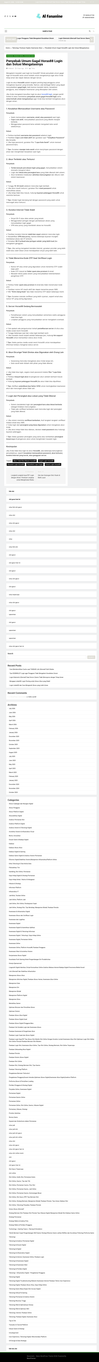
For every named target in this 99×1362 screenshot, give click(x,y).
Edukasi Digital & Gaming (17, 852)
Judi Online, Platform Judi (17, 899)
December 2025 (14, 736)
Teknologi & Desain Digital (17, 1245)
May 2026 (12, 716)
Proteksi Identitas (14, 1113)
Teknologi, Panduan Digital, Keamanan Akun (20, 56)
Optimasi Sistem (14, 1011)
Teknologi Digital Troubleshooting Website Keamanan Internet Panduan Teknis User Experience (39, 1281)
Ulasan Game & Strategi (16, 1329)
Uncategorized (13, 1333)
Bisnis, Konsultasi (14, 836)
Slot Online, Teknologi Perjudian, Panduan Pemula (25, 1205)
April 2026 (12, 720)
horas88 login (47, 94)
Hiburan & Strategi (15, 883)
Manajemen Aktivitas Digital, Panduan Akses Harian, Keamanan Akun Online (33, 979)
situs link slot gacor (15, 507)
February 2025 (13, 776)
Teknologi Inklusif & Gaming (18, 1293)
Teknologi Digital (14, 1277)
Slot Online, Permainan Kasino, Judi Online (22, 1189)
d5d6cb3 (11, 68)
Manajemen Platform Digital (18, 995)
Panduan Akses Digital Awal (18, 1019)
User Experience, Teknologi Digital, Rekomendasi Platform (28, 1337)
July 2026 (12, 708)
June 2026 (12, 712)
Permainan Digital (14, 1093)
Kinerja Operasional (15, 963)
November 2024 (14, 788)
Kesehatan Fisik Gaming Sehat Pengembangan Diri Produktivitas (29, 959)
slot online (12, 1173)
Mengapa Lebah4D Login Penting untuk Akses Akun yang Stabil (65, 2)
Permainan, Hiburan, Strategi (18, 1109)
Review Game (13, 1117)
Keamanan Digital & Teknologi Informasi (22, 931)
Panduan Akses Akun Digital (18, 1015)
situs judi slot (13, 1129)
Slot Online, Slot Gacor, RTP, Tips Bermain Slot (24, 1197)
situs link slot (13, 547)
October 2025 (13, 744)
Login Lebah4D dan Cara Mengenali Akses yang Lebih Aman (28, 685)
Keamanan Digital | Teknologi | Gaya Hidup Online (25, 935)
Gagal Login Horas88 (46, 461)
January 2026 (13, 732)
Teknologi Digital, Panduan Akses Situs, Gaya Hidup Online (28, 1285)
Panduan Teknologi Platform (18, 1069)
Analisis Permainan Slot (16, 820)
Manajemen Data (14, 983)
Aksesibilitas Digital (15, 816)
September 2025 (14, 748)
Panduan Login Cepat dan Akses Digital (21, 1035)
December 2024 (14, 784)
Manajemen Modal (15, 991)
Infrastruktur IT (14, 891)
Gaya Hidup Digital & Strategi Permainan (22, 875)
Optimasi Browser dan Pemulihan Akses (22, 1007)
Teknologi (12, 1237)
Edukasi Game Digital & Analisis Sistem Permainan (25, 856)
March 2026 (13, 724)
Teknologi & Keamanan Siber (18, 1265)
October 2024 (13, 792)
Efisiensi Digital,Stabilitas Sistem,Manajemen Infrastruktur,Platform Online (33, 859)
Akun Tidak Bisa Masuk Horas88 (24, 461)
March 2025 (13, 772)
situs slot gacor (14, 523)
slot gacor (12, 555)
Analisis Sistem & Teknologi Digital (20, 828)
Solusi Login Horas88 (53, 464)
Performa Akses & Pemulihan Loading (21, 1081)
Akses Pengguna (14, 808)
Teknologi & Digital (15, 1249)
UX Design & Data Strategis (17, 1341)
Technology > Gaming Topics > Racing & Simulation (25, 1229)
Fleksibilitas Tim (14, 867)
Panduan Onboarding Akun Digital (19, 1049)
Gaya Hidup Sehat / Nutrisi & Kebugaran (22, 879)
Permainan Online (14, 1101)
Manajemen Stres (14, 999)
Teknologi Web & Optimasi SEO (19, 1309)
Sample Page (47, 31)
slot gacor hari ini (14, 563)
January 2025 (13, 780)
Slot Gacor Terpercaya (16, 1169)
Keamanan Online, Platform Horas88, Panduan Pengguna (27, 947)
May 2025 (12, 764)
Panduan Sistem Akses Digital (18, 1057)
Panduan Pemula (14, 1053)
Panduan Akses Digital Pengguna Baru (21, 1023)
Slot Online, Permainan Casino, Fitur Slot (22, 1185)
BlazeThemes (31, 1358)
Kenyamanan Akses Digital (17, 955)
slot (10, 1157)
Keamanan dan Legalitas (17, 919)
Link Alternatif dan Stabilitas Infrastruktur (22, 971)
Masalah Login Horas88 (16, 464)
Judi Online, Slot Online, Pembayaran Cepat (23, 903)
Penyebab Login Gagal (35, 464)
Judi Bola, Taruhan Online (17, 895)
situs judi (12, 1125)
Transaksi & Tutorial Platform (18, 1325)
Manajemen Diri (14, 987)
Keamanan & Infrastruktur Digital (19, 911)
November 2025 (14, 740)
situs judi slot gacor (15, 1133)
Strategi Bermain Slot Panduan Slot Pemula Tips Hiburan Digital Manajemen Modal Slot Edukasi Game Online (44, 1213)
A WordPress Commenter (17, 697)
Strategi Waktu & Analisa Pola (18, 1221)
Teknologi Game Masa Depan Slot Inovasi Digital (25, 1289)
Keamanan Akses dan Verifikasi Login (21, 915)
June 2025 (12, 760)
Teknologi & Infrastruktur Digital (19, 1253)
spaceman (12, 614)
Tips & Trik (12, 1321)
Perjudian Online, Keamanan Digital (20, 1089)
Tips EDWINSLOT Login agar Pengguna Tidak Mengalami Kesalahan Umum (33, 673)
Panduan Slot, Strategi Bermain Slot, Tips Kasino (24, 1065)
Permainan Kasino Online (17, 1097)
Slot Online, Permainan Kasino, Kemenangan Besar (25, 1193)
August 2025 (13, 752)
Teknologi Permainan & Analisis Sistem (21, 1297)
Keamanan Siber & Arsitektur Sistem (20, 951)
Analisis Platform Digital (17, 824)
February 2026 (13, 728)
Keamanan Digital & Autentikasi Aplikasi (22, 927)
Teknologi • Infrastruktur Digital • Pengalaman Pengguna (27, 1273)
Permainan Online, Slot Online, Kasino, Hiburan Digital (26, 1105)
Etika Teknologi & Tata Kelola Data (20, 864)
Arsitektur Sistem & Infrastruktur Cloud (21, 832)
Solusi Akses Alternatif (16, 1209)
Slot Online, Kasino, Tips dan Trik (19, 1181)
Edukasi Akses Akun (15, 848)
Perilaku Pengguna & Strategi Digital (20, 1085)
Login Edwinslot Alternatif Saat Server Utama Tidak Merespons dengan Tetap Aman (36, 677)
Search (10, 654)
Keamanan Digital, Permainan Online (20, 939)
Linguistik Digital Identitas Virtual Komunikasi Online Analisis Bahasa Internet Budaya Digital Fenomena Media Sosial (46, 967)
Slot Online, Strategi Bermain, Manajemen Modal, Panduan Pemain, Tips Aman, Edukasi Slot (38, 1201)
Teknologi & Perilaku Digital (18, 1269)
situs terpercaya (14, 594)
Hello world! (32, 697)
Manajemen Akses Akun (17, 975)
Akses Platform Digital (16, 812)
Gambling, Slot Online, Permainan (19, 872)
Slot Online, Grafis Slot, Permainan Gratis (22, 1177)
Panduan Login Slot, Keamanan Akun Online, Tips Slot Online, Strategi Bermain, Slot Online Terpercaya (42, 1045)
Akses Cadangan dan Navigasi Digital (21, 804)
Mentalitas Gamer (14, 1003)
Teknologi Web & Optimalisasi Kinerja (21, 1305)
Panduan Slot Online (15, 1061)
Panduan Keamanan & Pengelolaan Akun (22, 1031)
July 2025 (12, 756)
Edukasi (11, 844)
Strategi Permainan (15, 1217)
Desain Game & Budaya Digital (18, 840)
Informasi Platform (15, 887)
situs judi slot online (15, 1137)
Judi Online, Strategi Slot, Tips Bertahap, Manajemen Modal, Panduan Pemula (33, 907)
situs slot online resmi (16, 1153)
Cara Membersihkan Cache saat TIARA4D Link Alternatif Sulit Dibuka (31, 669)
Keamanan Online (14, 943)
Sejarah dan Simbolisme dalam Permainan (22, 1121)
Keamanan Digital (14, 923)
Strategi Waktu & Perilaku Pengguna (20, 1225)
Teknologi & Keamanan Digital (18, 1261)
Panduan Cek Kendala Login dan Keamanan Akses (25, 1027)
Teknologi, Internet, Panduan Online (20, 1313)
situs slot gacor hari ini (16, 646)
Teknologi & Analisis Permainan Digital (21, 1241)
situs (10, 539)
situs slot (12, 515)
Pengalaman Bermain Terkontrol (19, 1073)
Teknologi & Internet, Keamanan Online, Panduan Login (26, 1257)
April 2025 (12, 768)
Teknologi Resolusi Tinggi (17, 1301)
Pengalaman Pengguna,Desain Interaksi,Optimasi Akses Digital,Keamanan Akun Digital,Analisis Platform (42, 1077)
